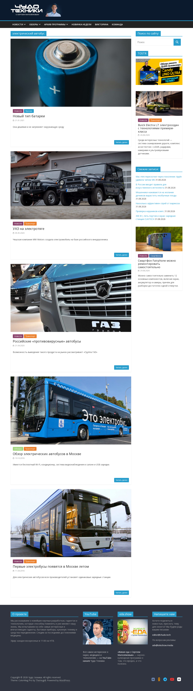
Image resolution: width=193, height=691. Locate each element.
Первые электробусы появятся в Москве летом (51, 566)
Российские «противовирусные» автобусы (47, 341)
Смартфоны (156, 256)
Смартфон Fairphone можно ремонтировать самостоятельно (157, 264)
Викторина (101, 24)
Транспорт (30, 223)
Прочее (28, 111)
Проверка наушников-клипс (150, 211)
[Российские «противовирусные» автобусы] (71, 265)
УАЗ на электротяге (28, 228)
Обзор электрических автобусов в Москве (47, 453)
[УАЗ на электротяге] (71, 153)
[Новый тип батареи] (71, 40)
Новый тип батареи (29, 116)
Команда (117, 24)
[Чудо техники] (37, 4)
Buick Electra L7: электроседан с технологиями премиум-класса (158, 128)
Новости (17, 24)
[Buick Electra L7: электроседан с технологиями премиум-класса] (159, 92)
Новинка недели (81, 24)
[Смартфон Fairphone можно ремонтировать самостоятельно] (159, 228)
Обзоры (33, 24)
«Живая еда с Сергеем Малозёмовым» (129, 653)
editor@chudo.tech (161, 634)
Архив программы (54, 24)
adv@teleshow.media (162, 645)
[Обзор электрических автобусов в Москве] (71, 378)
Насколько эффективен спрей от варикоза (158, 203)
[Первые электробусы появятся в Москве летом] (71, 491)
